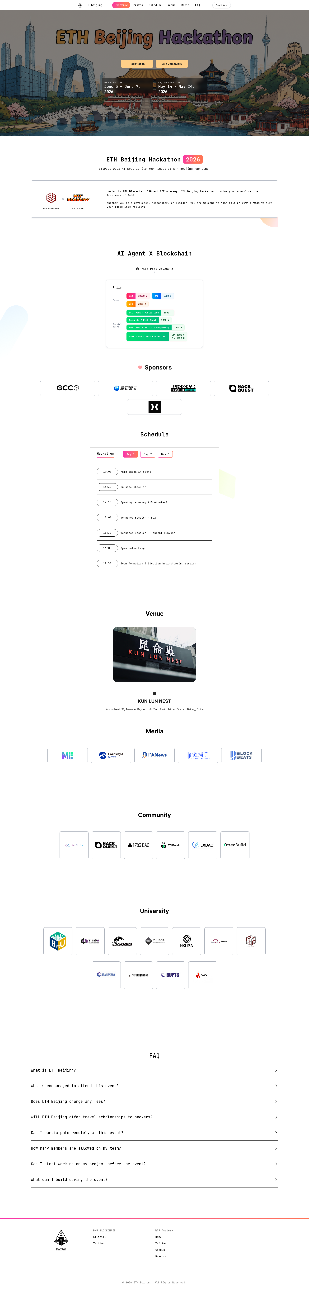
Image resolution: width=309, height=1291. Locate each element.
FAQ (197, 5)
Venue (172, 5)
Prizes (138, 5)
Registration (137, 63)
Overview (121, 5)
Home (158, 1237)
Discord (161, 1256)
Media (185, 5)
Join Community (172, 63)
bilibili (99, 1237)
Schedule (155, 5)
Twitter (98, 1243)
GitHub (160, 1250)
